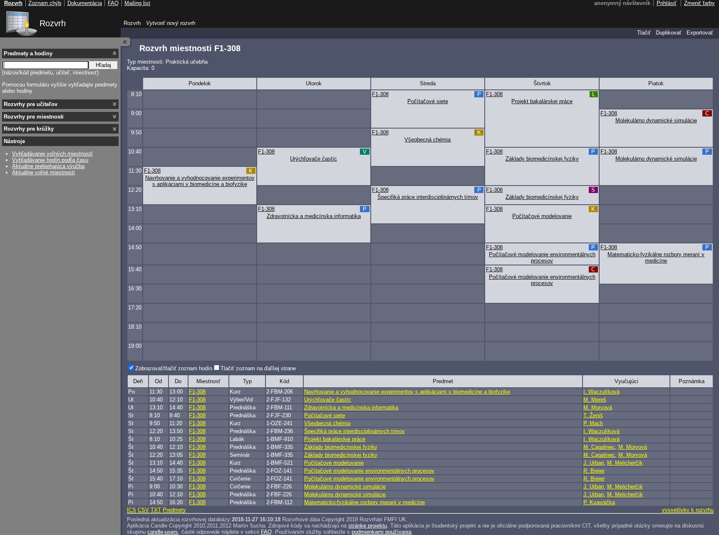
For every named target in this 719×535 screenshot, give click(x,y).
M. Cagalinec (599, 447)
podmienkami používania (382, 532)
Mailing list (137, 3)
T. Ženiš (593, 415)
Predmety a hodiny (28, 53)
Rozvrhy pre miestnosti (34, 117)
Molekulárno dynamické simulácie (656, 120)
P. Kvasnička (599, 502)
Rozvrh (53, 23)
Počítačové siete (427, 101)
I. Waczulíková (601, 392)
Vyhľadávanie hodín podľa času (50, 160)
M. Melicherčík (625, 463)
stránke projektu (367, 526)
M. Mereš (594, 399)
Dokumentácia (84, 3)
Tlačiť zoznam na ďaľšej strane (258, 368)
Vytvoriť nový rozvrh (170, 23)
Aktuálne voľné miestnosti (43, 172)
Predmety (174, 510)
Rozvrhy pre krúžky (29, 129)
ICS (131, 510)
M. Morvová (597, 407)
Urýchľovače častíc (313, 159)
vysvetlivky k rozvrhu (688, 510)
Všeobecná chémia (427, 139)
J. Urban (593, 463)
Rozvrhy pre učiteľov (30, 104)
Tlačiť (644, 33)
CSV (143, 510)
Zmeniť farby (699, 3)
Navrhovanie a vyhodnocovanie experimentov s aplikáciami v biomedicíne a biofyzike (200, 181)
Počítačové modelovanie (542, 216)
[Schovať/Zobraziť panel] (126, 41)
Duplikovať (669, 33)
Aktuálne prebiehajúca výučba (48, 166)
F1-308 (380, 94)
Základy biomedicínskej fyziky (542, 159)
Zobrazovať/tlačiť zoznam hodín (173, 368)
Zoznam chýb (44, 3)
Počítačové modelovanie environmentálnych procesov (542, 257)
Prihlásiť (667, 3)
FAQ (266, 532)
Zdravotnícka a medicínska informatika (314, 216)
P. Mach (593, 423)
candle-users (162, 532)
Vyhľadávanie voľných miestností (52, 154)
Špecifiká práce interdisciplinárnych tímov (427, 197)
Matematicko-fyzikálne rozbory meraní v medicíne (655, 257)
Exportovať (700, 33)
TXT (156, 510)
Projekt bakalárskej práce (542, 101)
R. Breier (594, 471)
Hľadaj (103, 65)
